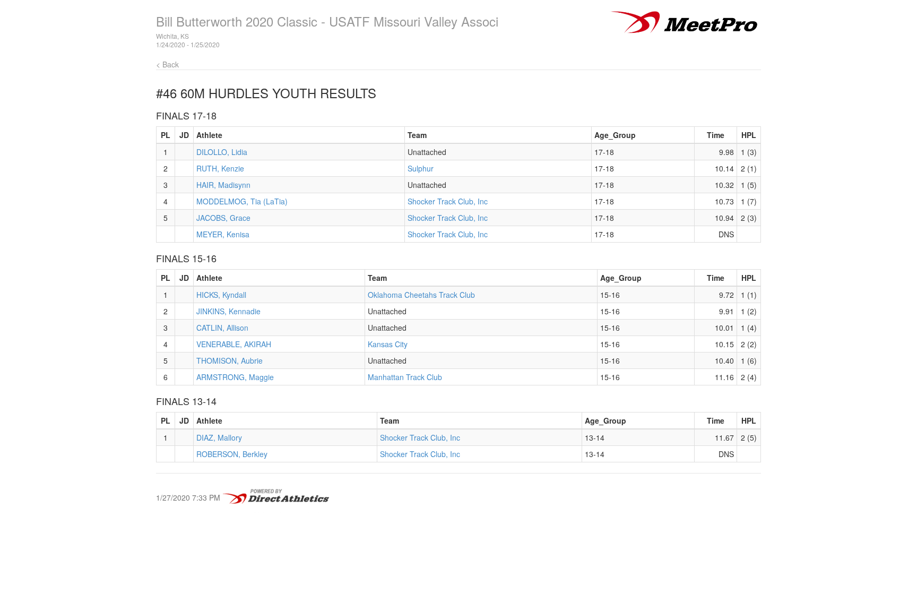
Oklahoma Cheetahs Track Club (421, 294)
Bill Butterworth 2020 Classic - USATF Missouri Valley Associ (327, 21)
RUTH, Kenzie (220, 168)
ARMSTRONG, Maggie (235, 377)
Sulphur (421, 168)
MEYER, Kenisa (222, 234)
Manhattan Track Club (405, 377)
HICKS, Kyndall (221, 294)
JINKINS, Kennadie (228, 311)
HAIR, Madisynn (223, 184)
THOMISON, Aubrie (229, 360)
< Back (167, 64)
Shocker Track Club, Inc (448, 201)
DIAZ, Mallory (219, 437)
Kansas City (388, 344)
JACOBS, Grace (223, 217)
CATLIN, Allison (222, 327)
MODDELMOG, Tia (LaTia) (242, 201)
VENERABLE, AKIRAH (233, 344)
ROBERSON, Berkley (231, 454)
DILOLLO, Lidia (221, 152)
